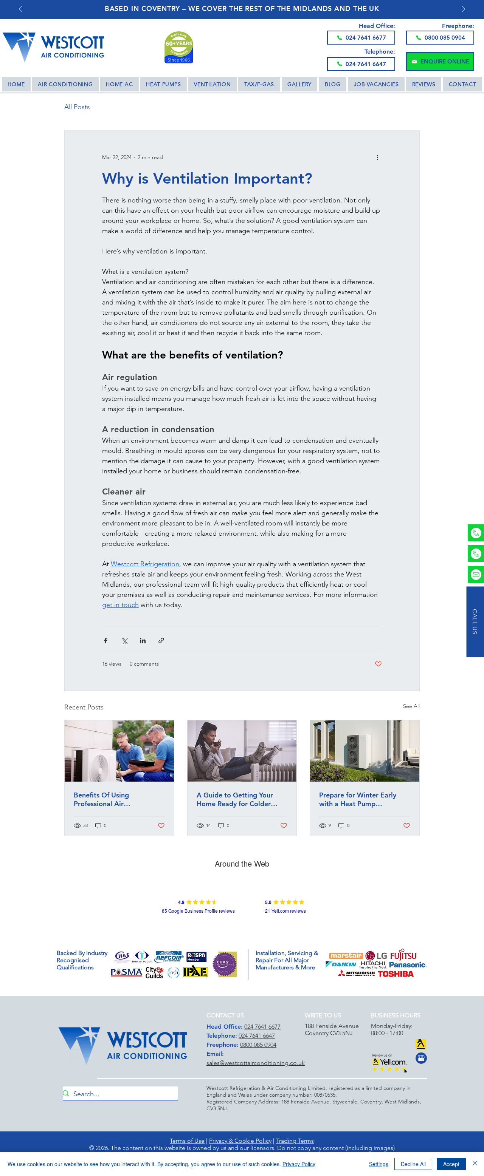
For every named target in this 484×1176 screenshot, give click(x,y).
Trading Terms (295, 1140)
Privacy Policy (298, 1164)
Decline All (413, 1164)
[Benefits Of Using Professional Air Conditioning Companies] (119, 751)
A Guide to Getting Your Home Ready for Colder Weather (235, 799)
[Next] (463, 9)
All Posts (77, 107)
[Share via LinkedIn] (142, 640)
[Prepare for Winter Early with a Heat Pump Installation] (364, 751)
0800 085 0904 (258, 1044)
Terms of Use (187, 1140)
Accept (451, 1164)
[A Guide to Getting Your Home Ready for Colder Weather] (242, 751)
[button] (440, 61)
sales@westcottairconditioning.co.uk (255, 1062)
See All (411, 706)
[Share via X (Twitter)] (124, 640)
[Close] (474, 1164)
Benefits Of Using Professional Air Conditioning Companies (113, 799)
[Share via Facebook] (105, 640)
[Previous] (20, 9)
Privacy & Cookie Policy (240, 1140)
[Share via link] (161, 640)
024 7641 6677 (262, 1026)
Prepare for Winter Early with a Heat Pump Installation (357, 799)
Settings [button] (378, 1164)
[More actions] (377, 157)
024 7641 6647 (257, 1035)
